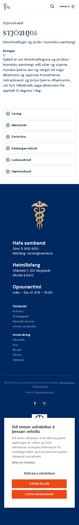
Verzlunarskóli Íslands (6, 7)
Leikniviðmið (21, 160)
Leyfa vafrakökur (39, 494)
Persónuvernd (40, 386)
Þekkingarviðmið (24, 148)
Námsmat (19, 125)
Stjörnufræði (13, 23)
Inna (15, 345)
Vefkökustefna (67, 382)
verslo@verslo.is (40, 253)
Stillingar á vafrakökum (39, 473)
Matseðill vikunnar (24, 321)
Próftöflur (18, 311)
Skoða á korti (23, 275)
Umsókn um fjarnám (24, 326)
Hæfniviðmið (21, 171)
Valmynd (64, 6)
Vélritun (17, 355)
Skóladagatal (20, 316)
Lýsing (16, 114)
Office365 (19, 340)
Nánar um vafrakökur (23, 462)
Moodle (17, 350)
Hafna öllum (39, 483)
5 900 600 (29, 248)
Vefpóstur (18, 360)
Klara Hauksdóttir (44, 392)
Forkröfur (19, 137)
